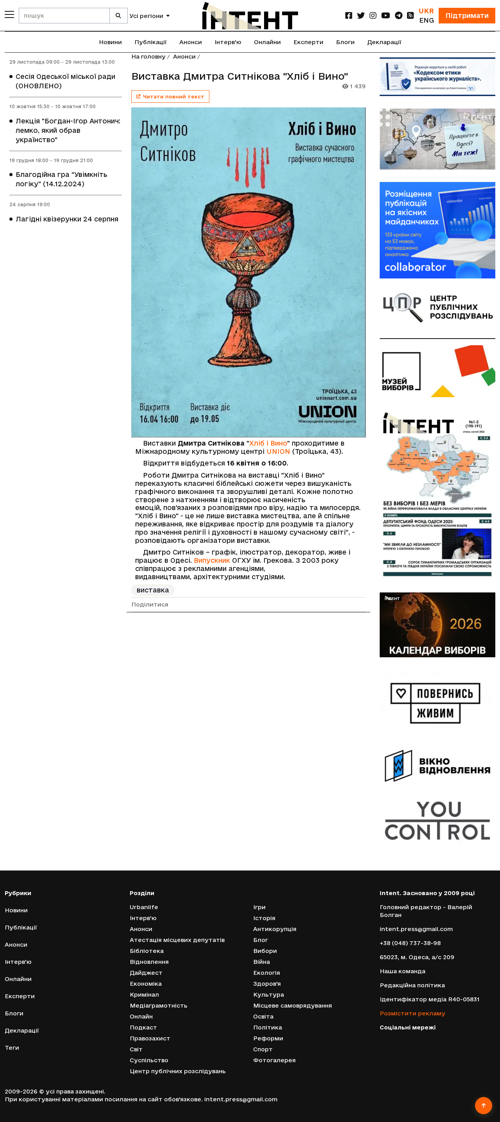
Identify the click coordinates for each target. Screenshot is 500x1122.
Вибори (265, 950)
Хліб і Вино (268, 443)
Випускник (212, 560)
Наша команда (402, 971)
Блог (260, 939)
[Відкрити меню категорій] (9, 14)
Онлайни (267, 42)
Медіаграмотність (159, 1005)
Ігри (259, 907)
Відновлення (149, 961)
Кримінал (144, 994)
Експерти (308, 42)
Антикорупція (274, 929)
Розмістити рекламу (412, 1013)
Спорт (263, 1049)
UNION (278, 451)
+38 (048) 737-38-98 (410, 943)
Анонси (190, 42)
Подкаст (143, 1027)
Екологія (266, 972)
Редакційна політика (412, 985)
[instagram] (373, 15)
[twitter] (361, 15)
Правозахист (150, 1038)
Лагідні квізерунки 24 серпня (67, 219)
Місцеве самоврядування (292, 1005)
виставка (153, 590)
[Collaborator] (437, 230)
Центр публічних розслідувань (178, 1071)
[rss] (410, 15)
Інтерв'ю (227, 42)
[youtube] (385, 15)
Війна (261, 961)
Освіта (263, 1016)
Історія (264, 918)
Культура (268, 994)
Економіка (146, 983)
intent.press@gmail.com (416, 929)
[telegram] (398, 15)
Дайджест (146, 972)
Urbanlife (144, 907)
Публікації (150, 42)
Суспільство (149, 1060)
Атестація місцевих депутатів (177, 939)
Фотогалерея (274, 1060)
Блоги (345, 42)
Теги (12, 1047)
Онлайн (141, 1016)
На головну (148, 56)
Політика (267, 1027)
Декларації (384, 42)
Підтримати (467, 15)
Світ (136, 1049)
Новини (110, 42)
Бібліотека (147, 950)
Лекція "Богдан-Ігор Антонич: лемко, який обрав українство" (68, 130)
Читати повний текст (173, 96)
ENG (426, 20)
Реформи (268, 1038)
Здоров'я (267, 983)
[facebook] (348, 15)
